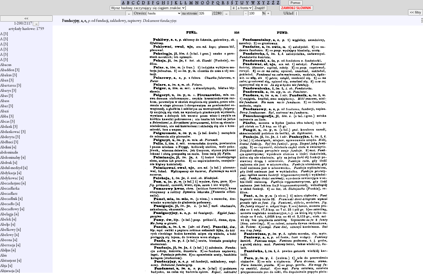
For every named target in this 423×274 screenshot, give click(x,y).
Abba (4, 116)
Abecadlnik (8, 198)
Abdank (6, 126)
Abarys (5, 90)
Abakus (6, 75)
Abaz (4, 105)
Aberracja (7, 245)
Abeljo (5, 224)
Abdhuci (6, 141)
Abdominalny (10, 157)
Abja (3, 265)
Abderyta (7, 136)
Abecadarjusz (10, 183)
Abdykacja (8, 172)
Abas (4, 95)
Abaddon (7, 69)
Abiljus (5, 250)
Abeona (6, 239)
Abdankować (10, 131)
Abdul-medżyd (11, 167)
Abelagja (6, 214)
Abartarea (8, 85)
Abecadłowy (9, 208)
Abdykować (9, 178)
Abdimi (5, 147)
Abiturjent (8, 260)
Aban (4, 80)
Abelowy (7, 234)
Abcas (5, 121)
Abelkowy (8, 229)
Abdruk (6, 162)
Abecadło (7, 203)
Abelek (5, 219)
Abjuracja (7, 270)
